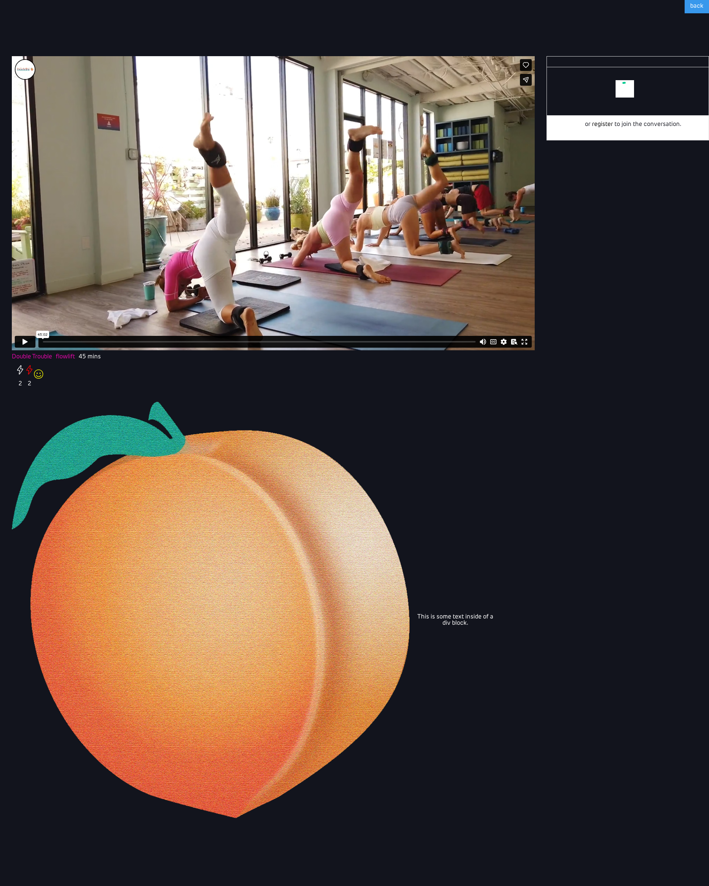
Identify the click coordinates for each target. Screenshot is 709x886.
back (696, 6)
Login (575, 124)
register (602, 124)
